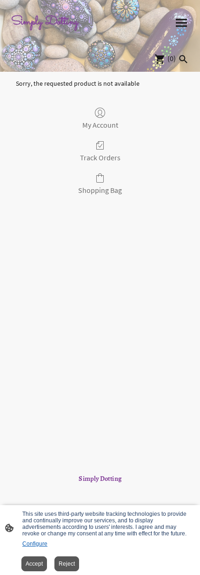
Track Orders (100, 157)
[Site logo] (53, 34)
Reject (67, 564)
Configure (34, 544)
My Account (100, 125)
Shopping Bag (100, 190)
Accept (34, 564)
